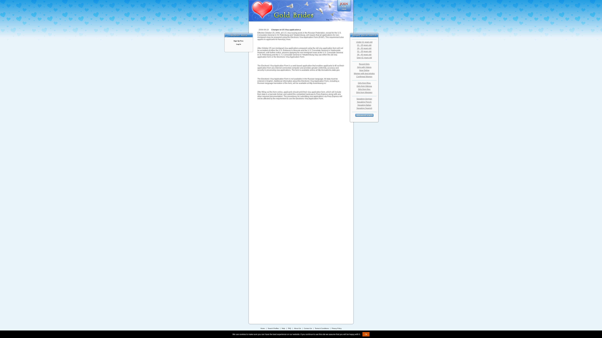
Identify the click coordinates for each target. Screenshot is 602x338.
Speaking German (364, 99)
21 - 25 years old (364, 45)
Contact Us (308, 328)
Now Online (364, 70)
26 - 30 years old (364, 48)
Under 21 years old (364, 42)
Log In (238, 44)
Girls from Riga (364, 83)
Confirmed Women (364, 77)
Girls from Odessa (364, 86)
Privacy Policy (337, 328)
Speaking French (364, 102)
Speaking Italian (364, 105)
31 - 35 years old (364, 51)
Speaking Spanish (364, 108)
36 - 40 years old (364, 55)
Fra (335, 19)
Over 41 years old (364, 58)
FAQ (289, 328)
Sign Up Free (238, 41)
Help (283, 328)
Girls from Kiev (364, 89)
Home (263, 328)
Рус (331, 19)
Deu (343, 19)
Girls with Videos (364, 67)
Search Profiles (273, 328)
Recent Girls (364, 64)
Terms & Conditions (322, 328)
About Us (297, 328)
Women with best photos (364, 73)
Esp (339, 19)
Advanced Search (364, 115)
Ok (366, 334)
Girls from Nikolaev (364, 92)
